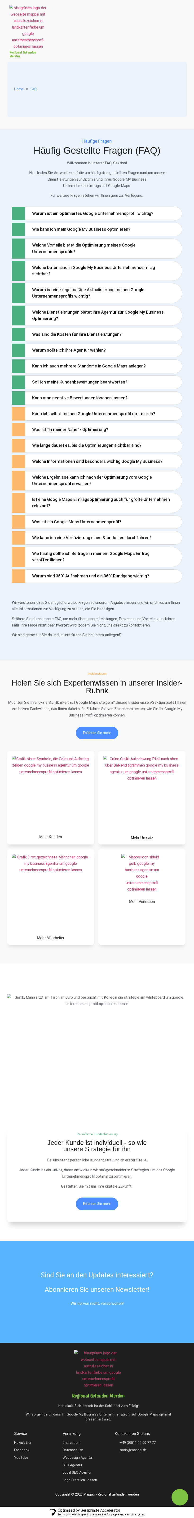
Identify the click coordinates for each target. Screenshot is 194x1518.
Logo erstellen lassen (80, 1480)
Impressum (71, 1443)
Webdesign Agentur (78, 1458)
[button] (170, 16)
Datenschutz (73, 1450)
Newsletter (22, 1443)
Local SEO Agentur (77, 1473)
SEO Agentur (72, 1465)
